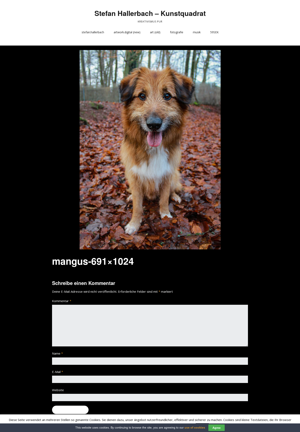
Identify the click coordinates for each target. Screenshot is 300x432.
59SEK (214, 32)
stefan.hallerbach (93, 32)
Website (58, 390)
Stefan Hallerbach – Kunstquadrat (150, 13)
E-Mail (57, 372)
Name (57, 353)
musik (197, 32)
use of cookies (194, 427)
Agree (216, 427)
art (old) (155, 32)
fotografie (176, 32)
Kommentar (61, 301)
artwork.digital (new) (127, 32)
